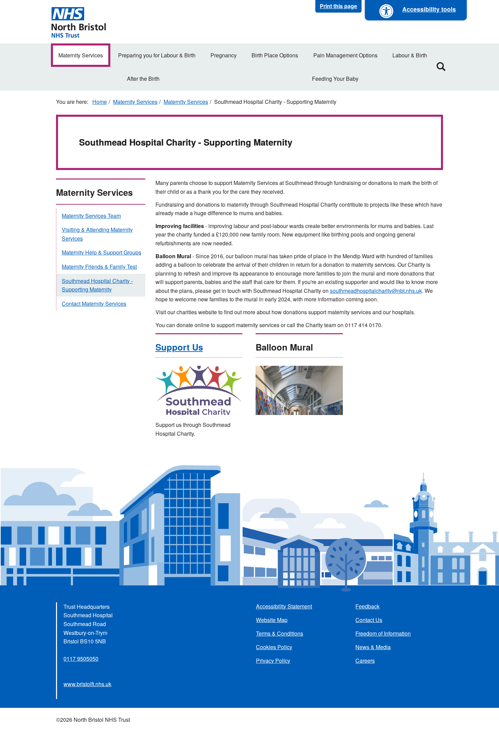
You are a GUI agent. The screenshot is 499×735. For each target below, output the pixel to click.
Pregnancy (223, 55)
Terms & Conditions (279, 633)
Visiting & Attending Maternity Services (97, 234)
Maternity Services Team (91, 216)
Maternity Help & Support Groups (101, 252)
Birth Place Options (275, 55)
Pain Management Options (345, 55)
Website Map (272, 620)
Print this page (338, 6)
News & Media (373, 647)
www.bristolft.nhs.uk (87, 684)
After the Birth (143, 78)
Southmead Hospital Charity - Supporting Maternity (97, 285)
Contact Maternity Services (94, 303)
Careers (365, 660)
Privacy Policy (273, 660)
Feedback (367, 606)
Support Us (179, 347)
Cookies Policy (274, 647)
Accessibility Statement (284, 606)
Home (99, 102)
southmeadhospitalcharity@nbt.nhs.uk (376, 291)
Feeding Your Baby (335, 78)
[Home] (78, 22)
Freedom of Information (383, 633)
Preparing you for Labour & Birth (157, 55)
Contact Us (368, 620)
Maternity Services (80, 55)
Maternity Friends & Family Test (99, 266)
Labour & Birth (409, 55)
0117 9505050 (80, 658)
